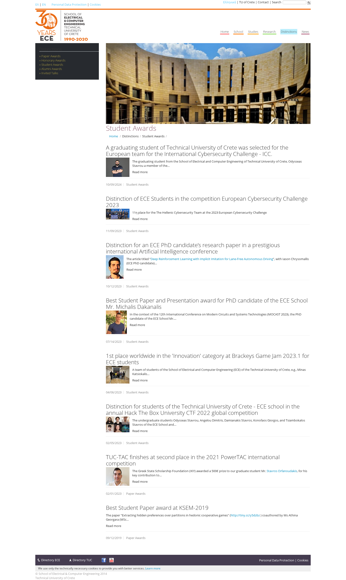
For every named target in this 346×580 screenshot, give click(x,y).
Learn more (153, 568)
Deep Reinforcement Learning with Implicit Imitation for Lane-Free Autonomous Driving (212, 259)
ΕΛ (37, 4)
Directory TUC (82, 560)
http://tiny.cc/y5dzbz (245, 515)
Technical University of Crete (55, 578)
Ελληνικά (229, 2)
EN (44, 4)
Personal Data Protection (69, 4)
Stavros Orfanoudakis (282, 471)
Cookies (95, 4)
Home (113, 136)
